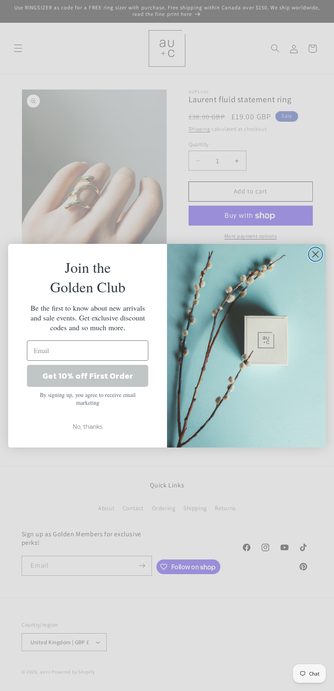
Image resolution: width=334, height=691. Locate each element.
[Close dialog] (315, 254)
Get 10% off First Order (87, 376)
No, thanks (88, 426)
